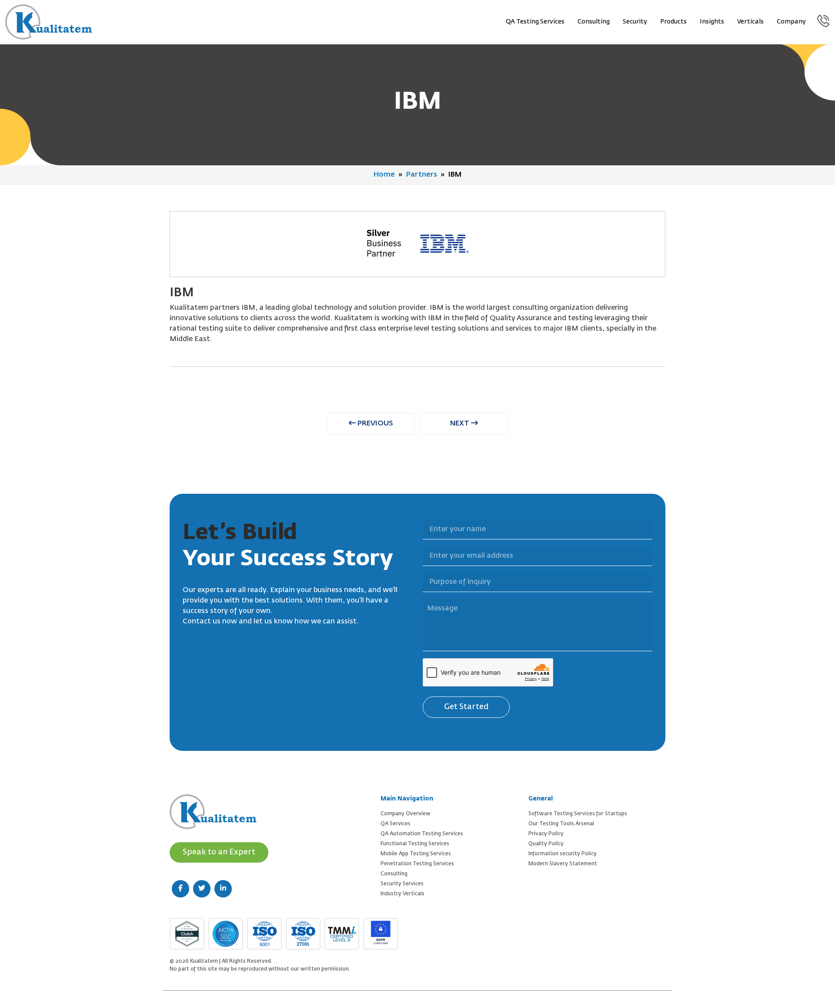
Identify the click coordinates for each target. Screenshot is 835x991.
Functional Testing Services (415, 844)
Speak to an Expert (219, 852)
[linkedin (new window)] (223, 888)
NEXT (460, 423)
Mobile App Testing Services (416, 854)
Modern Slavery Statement (562, 864)
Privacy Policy (546, 834)
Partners (421, 174)
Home (384, 174)
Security (635, 22)
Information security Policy (562, 854)
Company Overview (406, 814)
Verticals (750, 22)
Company (791, 22)
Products (673, 22)
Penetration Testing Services (417, 864)
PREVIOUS (374, 423)
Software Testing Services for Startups (577, 814)
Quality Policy (546, 844)
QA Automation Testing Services (422, 834)
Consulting (594, 22)
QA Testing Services (535, 22)
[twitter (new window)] (201, 888)
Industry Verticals (402, 894)
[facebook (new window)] (180, 888)
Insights (712, 22)
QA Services (396, 824)
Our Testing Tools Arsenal (561, 824)
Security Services (402, 884)
